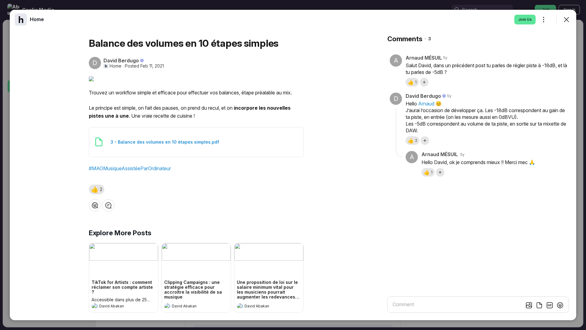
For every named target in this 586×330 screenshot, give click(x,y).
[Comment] (108, 205)
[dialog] (293, 165)
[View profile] (95, 306)
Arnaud (426, 104)
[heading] (117, 307)
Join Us (525, 19)
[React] (95, 205)
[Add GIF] (550, 305)
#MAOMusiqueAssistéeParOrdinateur (130, 168)
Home (115, 66)
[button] (96, 189)
